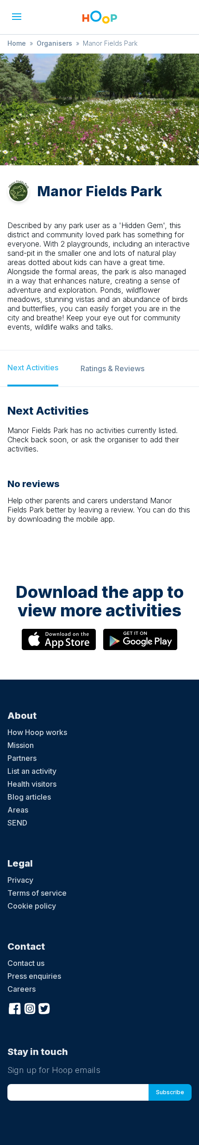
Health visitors (31, 784)
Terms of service (37, 893)
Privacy (20, 880)
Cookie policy (31, 905)
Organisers (54, 43)
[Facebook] (14, 1007)
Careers (21, 989)
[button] (17, 17)
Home (16, 43)
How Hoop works (37, 732)
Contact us (25, 963)
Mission (20, 745)
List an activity (31, 771)
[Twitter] (44, 1007)
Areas (17, 809)
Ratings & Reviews (112, 368)
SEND (17, 822)
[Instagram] (29, 1007)
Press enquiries (34, 976)
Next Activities (32, 367)
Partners (22, 758)
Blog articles (29, 797)
